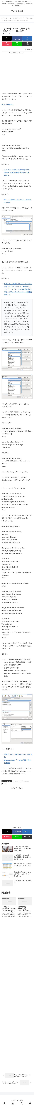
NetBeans (26, 781)
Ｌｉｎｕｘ (18, 781)
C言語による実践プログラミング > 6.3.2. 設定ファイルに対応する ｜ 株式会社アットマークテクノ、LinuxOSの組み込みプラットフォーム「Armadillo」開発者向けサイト (18, 289)
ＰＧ (4, 783)
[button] (27, 44)
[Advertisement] (17, 73)
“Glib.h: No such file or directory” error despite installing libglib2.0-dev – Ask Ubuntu (16, 172)
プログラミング (8, 781)
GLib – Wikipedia (7, 104)
